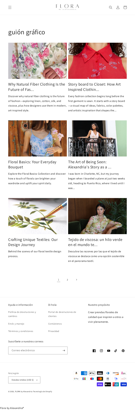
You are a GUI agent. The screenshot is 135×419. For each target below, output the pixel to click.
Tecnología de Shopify (42, 391)
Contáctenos (55, 323)
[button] (10, 7)
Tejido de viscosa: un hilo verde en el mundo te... (95, 242)
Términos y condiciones (20, 331)
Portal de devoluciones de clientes (62, 314)
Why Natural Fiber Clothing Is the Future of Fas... (36, 87)
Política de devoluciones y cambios (22, 314)
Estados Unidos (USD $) (23, 379)
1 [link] (58, 279)
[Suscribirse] (63, 350)
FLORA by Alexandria (24, 391)
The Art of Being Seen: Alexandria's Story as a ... (89, 164)
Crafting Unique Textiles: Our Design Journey (33, 242)
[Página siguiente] (76, 279)
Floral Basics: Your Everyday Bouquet (32, 164)
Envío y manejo (16, 323)
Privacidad (53, 331)
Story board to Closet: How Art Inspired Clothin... (94, 87)
